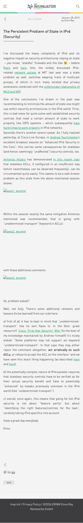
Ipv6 (9, 482)
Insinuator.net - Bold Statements (41, 6)
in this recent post (66, 159)
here (7, 68)
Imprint (15, 504)
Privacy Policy (32, 504)
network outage (25, 72)
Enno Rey (69, 20)
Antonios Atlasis (14, 159)
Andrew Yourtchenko (63, 137)
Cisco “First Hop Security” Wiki (39, 330)
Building (35, 19)
